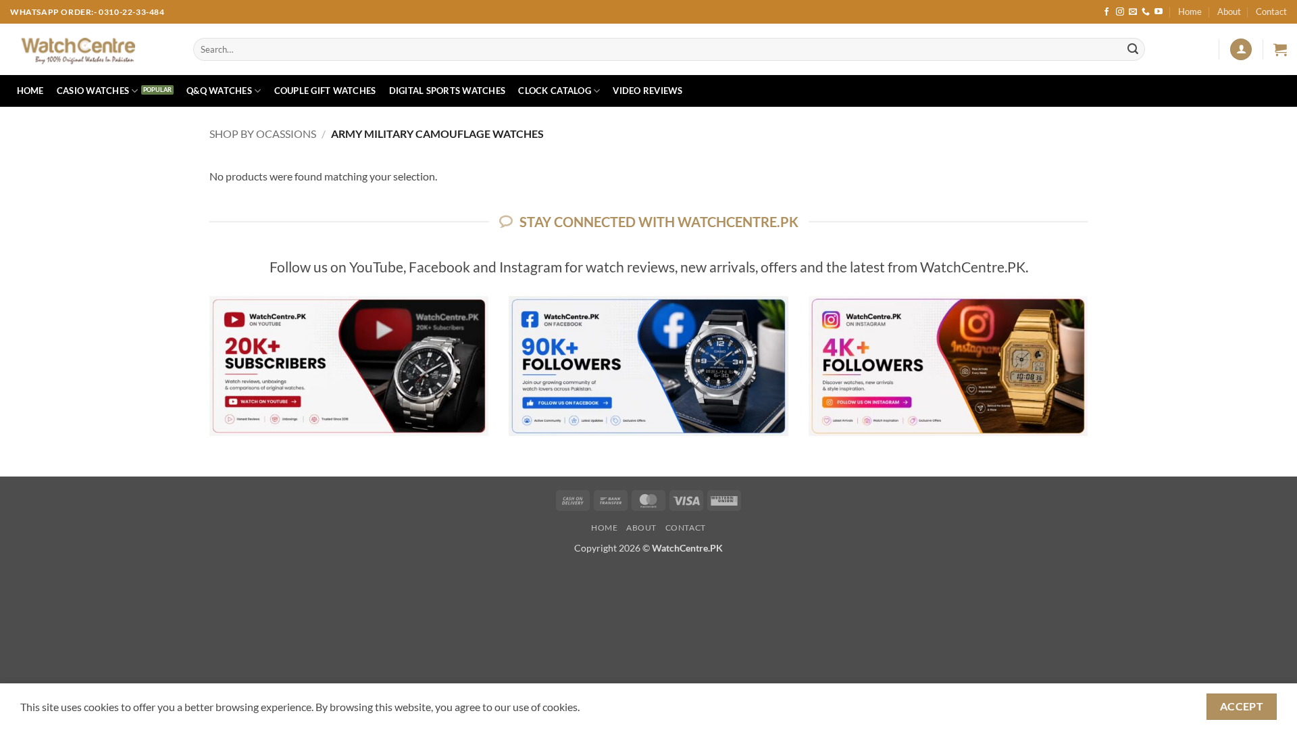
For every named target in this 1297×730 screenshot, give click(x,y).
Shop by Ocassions (262, 133)
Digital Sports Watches (447, 90)
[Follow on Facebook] (1106, 12)
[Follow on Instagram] (1120, 12)
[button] (1241, 50)
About (1229, 11)
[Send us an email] (1133, 12)
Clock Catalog (554, 90)
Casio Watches (93, 90)
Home (1190, 11)
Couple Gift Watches (325, 90)
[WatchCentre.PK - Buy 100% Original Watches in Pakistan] (91, 49)
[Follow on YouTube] (1158, 12)
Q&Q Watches (219, 90)
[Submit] (1132, 49)
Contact (1271, 11)
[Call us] (1146, 12)
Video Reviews (647, 90)
